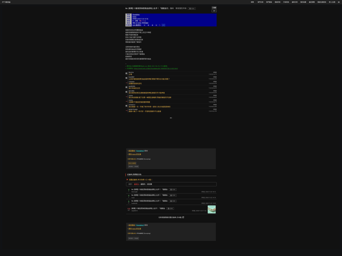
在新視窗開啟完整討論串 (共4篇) (171, 217)
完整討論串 (133, 180)
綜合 (138, 151)
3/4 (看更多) (137, 25)
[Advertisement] (171, 131)
